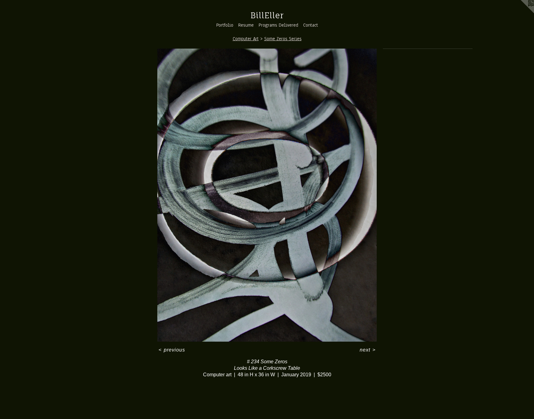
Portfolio (224, 25)
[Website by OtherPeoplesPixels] (521, 12)
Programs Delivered (278, 25)
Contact (310, 25)
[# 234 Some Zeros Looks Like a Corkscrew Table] (267, 195)
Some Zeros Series (283, 39)
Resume (246, 25)
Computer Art (246, 39)
